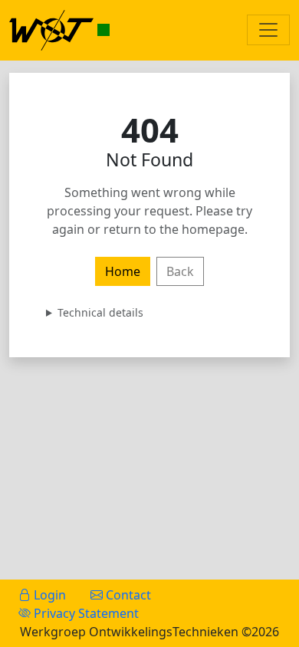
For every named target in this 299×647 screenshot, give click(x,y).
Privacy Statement (85, 613)
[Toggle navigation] (268, 30)
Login (48, 594)
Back (180, 271)
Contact (127, 594)
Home (122, 271)
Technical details (100, 312)
